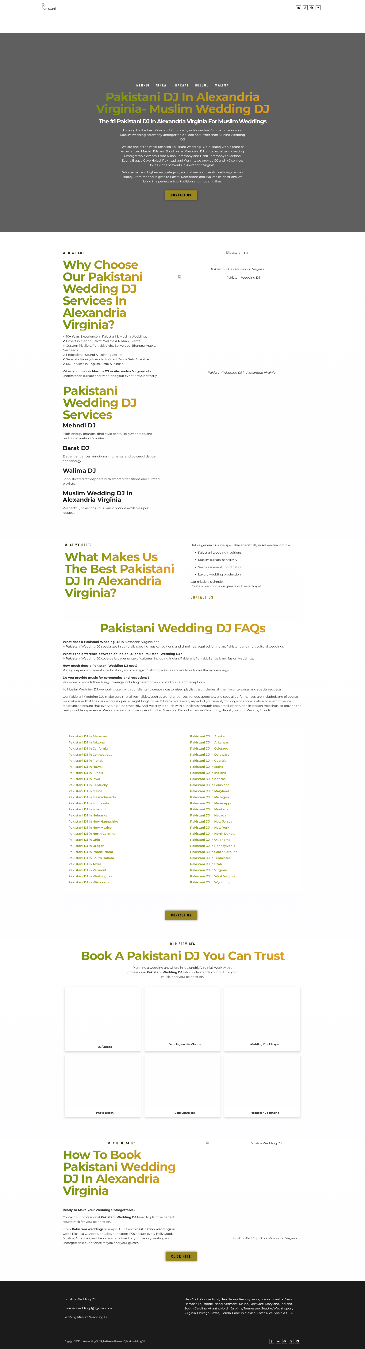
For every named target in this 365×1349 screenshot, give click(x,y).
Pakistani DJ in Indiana (208, 773)
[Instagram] (305, 7)
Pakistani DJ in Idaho (206, 767)
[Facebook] (311, 7)
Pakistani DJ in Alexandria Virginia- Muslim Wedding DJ (182, 103)
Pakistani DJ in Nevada (208, 815)
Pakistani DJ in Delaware (209, 754)
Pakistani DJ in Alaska (207, 736)
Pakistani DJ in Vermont (87, 870)
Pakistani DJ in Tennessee (210, 858)
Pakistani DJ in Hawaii (86, 767)
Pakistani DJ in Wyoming (210, 882)
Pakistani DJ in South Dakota (91, 858)
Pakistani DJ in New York (209, 827)
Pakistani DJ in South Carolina (213, 852)
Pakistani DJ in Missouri (87, 809)
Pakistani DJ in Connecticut (90, 754)
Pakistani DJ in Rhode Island (90, 852)
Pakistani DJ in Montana (209, 809)
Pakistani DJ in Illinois (85, 773)
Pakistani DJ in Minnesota (88, 803)
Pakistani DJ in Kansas (207, 779)
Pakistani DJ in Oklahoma (210, 840)
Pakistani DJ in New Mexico (90, 827)
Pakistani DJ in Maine (85, 791)
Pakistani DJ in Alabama (87, 736)
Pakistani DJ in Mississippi (210, 803)
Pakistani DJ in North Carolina (92, 833)
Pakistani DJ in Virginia (208, 870)
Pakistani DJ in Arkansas (209, 742)
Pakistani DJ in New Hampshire (93, 821)
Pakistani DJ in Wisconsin (88, 882)
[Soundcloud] (318, 7)
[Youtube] (284, 1341)
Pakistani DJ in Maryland (209, 791)
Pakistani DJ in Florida (86, 760)
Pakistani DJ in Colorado (209, 748)
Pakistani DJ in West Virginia (213, 876)
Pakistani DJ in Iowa (84, 779)
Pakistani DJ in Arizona (86, 742)
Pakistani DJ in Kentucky (88, 785)
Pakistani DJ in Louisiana (209, 785)
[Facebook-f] (271, 1341)
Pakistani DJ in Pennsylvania (212, 846)
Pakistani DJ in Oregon (86, 846)
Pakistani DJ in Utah (206, 864)
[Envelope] (298, 7)
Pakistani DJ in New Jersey (211, 821)
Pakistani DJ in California (88, 748)
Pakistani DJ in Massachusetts (92, 797)
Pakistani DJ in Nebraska (87, 815)
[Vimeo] (297, 1341)
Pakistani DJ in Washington (90, 876)
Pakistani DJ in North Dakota (213, 833)
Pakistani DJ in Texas (84, 864)
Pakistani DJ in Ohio (84, 840)
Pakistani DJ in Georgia (208, 760)
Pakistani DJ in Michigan (209, 797)
